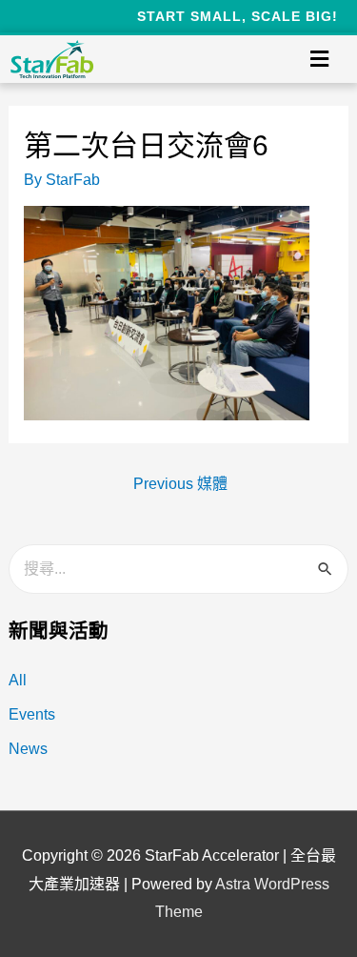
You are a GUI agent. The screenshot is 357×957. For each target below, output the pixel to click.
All (18, 680)
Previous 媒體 (180, 484)
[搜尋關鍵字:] (179, 568)
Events (32, 714)
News (28, 749)
